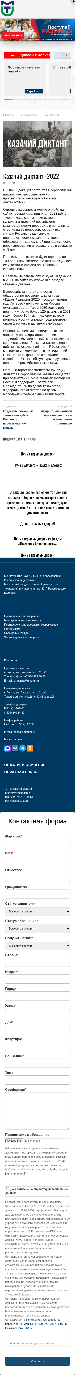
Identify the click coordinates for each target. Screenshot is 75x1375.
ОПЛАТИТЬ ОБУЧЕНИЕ (24, 765)
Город (10, 988)
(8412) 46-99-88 (33, 696)
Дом (9, 1022)
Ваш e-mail (14, 1056)
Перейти (32, 91)
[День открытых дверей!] (23, 517)
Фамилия (13, 836)
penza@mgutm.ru (24, 731)
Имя (9, 853)
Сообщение (15, 1089)
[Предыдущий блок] (58, 55)
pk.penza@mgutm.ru (64, 39)
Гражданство (16, 887)
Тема (9, 1073)
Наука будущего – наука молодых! (37, 465)
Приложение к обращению (27, 1134)
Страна (12, 955)
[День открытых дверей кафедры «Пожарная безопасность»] (37, 532)
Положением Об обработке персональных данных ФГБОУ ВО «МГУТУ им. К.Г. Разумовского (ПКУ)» (37, 1324)
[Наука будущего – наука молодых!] (31, 458)
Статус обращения (21, 921)
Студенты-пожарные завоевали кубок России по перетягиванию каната (18, 419)
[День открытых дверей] (22, 447)
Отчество (13, 870)
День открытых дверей (37, 454)
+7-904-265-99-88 (48, 39)
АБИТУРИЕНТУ (13, 35)
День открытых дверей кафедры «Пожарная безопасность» (38, 541)
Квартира (13, 1039)
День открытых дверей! (37, 523)
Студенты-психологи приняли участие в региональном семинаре (56, 417)
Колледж (10, 592)
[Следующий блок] (66, 55)
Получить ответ (19, 938)
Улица (10, 1005)
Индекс (12, 972)
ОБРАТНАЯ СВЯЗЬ (20, 772)
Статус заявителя (20, 903)
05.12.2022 (10, 182)
